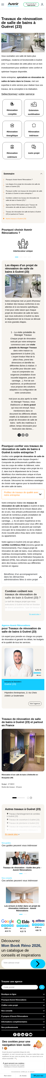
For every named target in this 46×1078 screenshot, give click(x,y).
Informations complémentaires (14, 1022)
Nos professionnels (9, 1027)
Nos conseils (6, 1011)
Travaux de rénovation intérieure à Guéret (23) (22, 831)
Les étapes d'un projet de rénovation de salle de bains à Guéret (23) (23, 185)
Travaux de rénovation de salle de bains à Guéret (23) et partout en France (23, 213)
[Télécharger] (37, 963)
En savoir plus (34, 614)
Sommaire (9, 173)
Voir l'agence (35, 704)
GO (42, 987)
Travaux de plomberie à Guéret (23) (24, 823)
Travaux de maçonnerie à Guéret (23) (24, 827)
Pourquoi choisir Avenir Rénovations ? (19, 179)
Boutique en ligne (8, 994)
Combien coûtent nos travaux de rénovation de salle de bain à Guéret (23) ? (22, 199)
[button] (31, 798)
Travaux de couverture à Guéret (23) (24, 820)
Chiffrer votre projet (9, 1005)
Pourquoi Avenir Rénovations (13, 1000)
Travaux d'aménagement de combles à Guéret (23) (23, 815)
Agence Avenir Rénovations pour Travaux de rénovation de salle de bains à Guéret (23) (21, 206)
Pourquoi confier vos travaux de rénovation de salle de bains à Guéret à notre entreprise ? (24, 192)
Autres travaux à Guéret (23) (16, 218)
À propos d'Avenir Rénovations (14, 1016)
